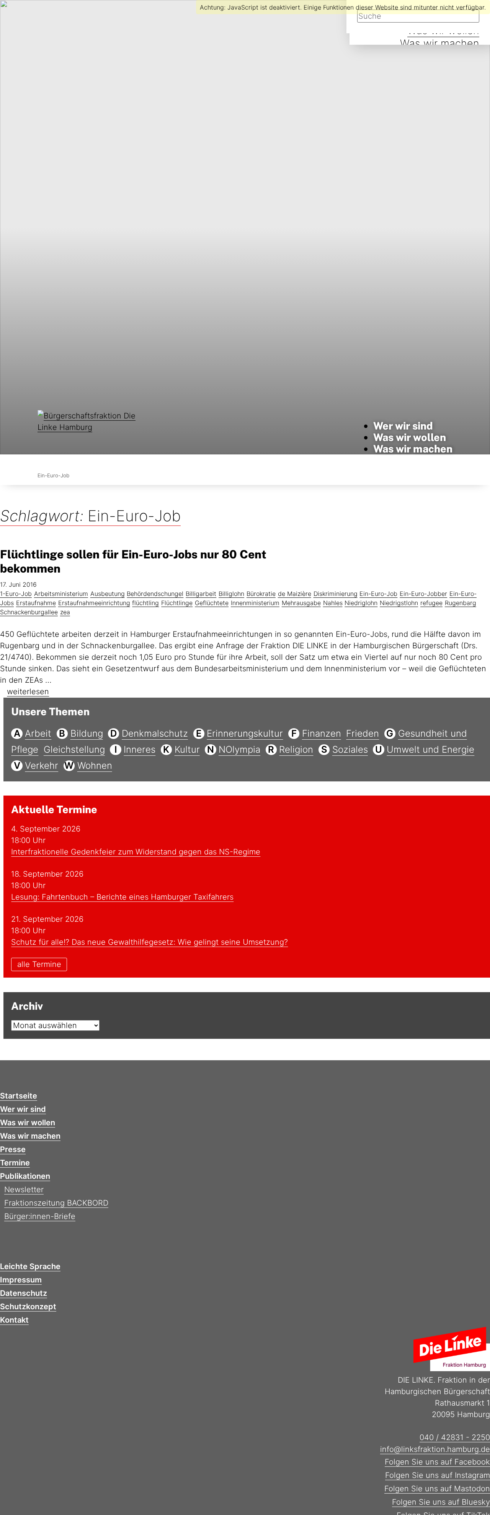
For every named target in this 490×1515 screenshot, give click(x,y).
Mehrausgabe (301, 603)
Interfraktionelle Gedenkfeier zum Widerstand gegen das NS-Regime (135, 851)
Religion (296, 749)
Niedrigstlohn (399, 603)
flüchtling (145, 603)
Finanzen (321, 733)
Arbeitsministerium (61, 593)
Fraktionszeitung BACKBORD (56, 1202)
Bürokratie (261, 593)
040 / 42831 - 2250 (455, 1437)
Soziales (350, 749)
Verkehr (41, 765)
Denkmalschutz (155, 733)
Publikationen (25, 1176)
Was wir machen (439, 43)
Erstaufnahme (36, 603)
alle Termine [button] (39, 964)
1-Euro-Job (16, 593)
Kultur (187, 749)
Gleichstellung (74, 749)
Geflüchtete (212, 603)
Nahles (333, 603)
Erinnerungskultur (245, 733)
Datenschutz (23, 1293)
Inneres (139, 749)
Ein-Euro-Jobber (423, 593)
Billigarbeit (201, 593)
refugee (431, 603)
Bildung (86, 733)
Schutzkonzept (28, 1306)
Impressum (21, 1279)
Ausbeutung (107, 593)
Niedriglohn (361, 603)
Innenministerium (255, 603)
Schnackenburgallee (29, 612)
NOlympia (239, 749)
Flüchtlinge (177, 603)
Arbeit (38, 733)
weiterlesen (28, 691)
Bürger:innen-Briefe (39, 1216)
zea (65, 612)
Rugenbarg (460, 603)
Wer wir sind (403, 426)
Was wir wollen (409, 437)
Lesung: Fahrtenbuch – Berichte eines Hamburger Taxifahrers (122, 897)
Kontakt (14, 1320)
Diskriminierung (336, 593)
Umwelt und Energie (430, 749)
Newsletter (24, 1189)
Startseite (18, 1095)
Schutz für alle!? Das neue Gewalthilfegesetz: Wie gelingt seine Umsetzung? (149, 942)
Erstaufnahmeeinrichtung (94, 603)
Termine (15, 1162)
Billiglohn (231, 593)
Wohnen (94, 765)
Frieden (362, 733)
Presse (13, 1149)
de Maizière (294, 593)
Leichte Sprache (30, 1266)
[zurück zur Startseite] (89, 437)
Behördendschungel (155, 593)
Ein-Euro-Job (378, 593)
